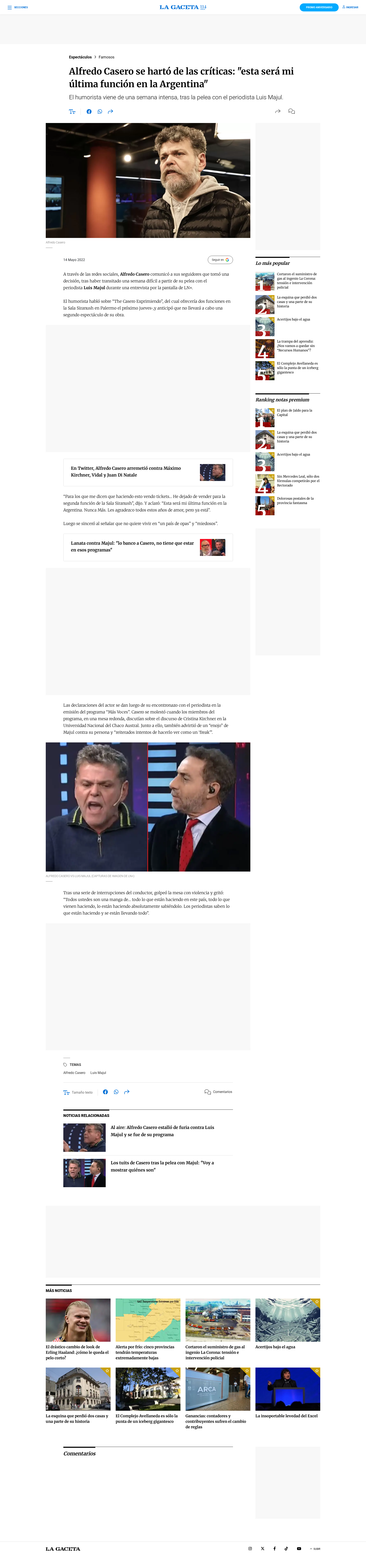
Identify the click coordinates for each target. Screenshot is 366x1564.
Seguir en (218, 259)
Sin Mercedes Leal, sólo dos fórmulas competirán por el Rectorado (298, 480)
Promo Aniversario (319, 7)
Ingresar (352, 7)
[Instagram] (250, 1549)
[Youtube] (299, 1549)
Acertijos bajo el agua (293, 319)
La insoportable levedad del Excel (286, 1415)
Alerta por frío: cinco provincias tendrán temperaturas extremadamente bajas (145, 1352)
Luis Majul (98, 1073)
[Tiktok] (286, 1549)
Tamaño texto (82, 1092)
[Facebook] (274, 1549)
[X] (263, 1549)
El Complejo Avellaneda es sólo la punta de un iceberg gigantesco (297, 367)
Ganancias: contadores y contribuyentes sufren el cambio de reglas (216, 1421)
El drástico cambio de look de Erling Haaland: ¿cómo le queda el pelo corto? (77, 1352)
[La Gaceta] (183, 7)
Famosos (106, 57)
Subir (316, 1548)
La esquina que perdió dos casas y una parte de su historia (297, 301)
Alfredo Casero (74, 1073)
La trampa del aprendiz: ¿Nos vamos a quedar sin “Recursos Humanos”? (296, 345)
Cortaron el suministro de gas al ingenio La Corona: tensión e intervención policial (215, 1352)
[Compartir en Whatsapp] (100, 112)
